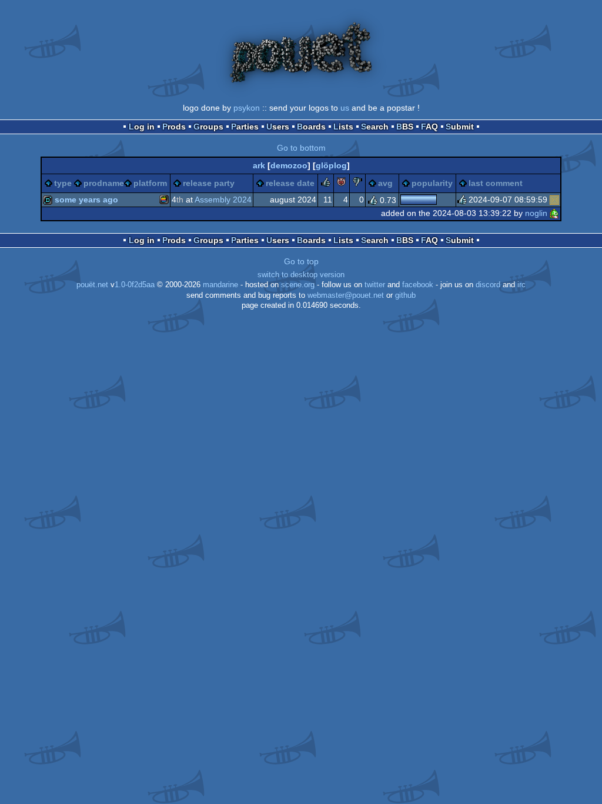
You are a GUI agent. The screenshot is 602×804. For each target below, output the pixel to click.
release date (290, 183)
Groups (208, 126)
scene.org (298, 285)
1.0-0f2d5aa (135, 285)
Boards (311, 126)
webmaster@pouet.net (345, 295)
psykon (246, 107)
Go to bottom (301, 147)
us (344, 107)
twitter (374, 285)
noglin (536, 213)
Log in (142, 126)
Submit (460, 126)
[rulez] (325, 183)
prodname (103, 183)
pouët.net (92, 285)
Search (375, 126)
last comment (496, 183)
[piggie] (341, 183)
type (63, 183)
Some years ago (86, 199)
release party (209, 183)
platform (150, 183)
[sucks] (357, 183)
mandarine (220, 285)
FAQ (429, 126)
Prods (174, 126)
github (405, 295)
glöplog (331, 165)
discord (488, 285)
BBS (404, 126)
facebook (417, 285)
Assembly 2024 (223, 199)
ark (259, 165)
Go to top (301, 261)
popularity (432, 183)
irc (521, 285)
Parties (245, 126)
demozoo (288, 165)
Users (277, 126)
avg (385, 183)
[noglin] (554, 213)
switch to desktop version (301, 275)
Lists (343, 126)
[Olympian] (554, 199)
